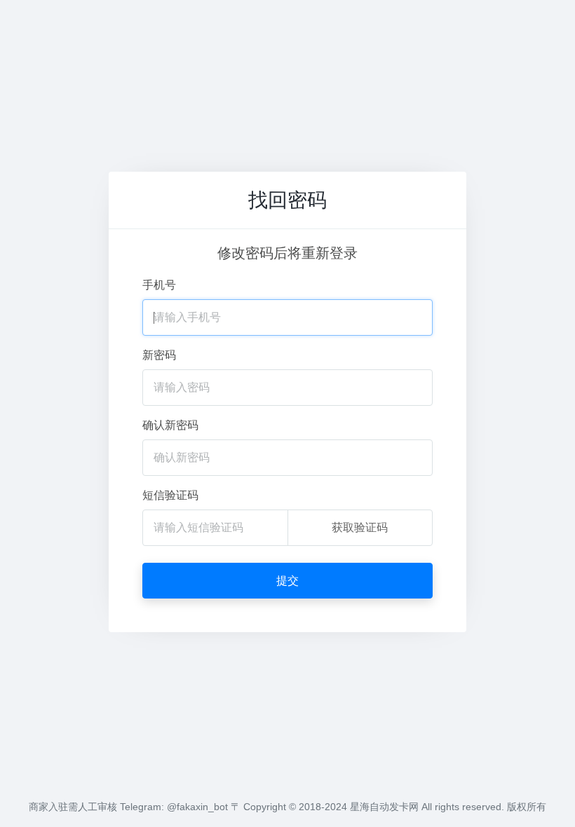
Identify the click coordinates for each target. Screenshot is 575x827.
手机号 (159, 285)
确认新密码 (170, 425)
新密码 (159, 355)
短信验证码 (170, 495)
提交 (287, 581)
